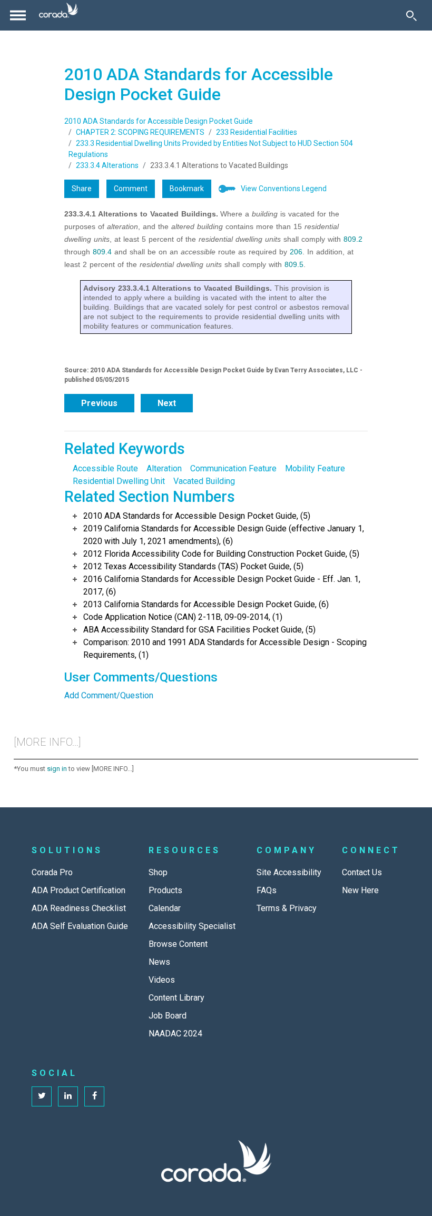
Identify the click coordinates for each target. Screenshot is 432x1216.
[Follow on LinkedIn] (68, 1096)
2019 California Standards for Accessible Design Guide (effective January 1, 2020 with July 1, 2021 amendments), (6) (223, 534)
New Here (360, 890)
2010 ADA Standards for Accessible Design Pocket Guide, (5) (196, 516)
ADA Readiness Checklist (79, 908)
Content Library (176, 998)
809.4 (102, 252)
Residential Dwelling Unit (119, 481)
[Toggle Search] (411, 15)
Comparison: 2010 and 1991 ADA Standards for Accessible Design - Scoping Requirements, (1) (225, 648)
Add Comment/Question (108, 695)
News (159, 962)
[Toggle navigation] (18, 15)
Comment (131, 188)
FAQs (267, 890)
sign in (57, 769)
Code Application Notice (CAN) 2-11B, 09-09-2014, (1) (182, 617)
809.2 (352, 239)
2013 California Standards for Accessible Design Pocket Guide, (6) (206, 604)
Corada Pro (52, 872)
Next (167, 403)
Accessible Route (105, 468)
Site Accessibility (289, 872)
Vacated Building (204, 481)
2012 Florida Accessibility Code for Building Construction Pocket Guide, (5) (221, 554)
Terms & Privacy (287, 908)
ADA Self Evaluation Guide (80, 926)
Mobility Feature (315, 468)
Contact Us (362, 872)
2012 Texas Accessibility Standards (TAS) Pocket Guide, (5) (193, 566)
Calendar (165, 908)
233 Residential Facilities (256, 132)
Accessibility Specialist (192, 926)
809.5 (293, 264)
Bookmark (187, 188)
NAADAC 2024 (175, 1034)
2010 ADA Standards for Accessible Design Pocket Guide (158, 121)
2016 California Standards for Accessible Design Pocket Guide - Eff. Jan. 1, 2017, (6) (221, 585)
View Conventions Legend (284, 188)
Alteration (164, 468)
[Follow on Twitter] (42, 1096)
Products (165, 890)
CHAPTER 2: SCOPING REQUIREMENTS (140, 132)
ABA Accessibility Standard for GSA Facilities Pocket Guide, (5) (199, 630)
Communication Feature (233, 468)
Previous (99, 403)
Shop (158, 872)
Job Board (167, 1016)
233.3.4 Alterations (107, 165)
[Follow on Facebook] (94, 1096)
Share (82, 188)
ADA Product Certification (78, 890)
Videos (162, 980)
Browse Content (178, 944)
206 (296, 252)
